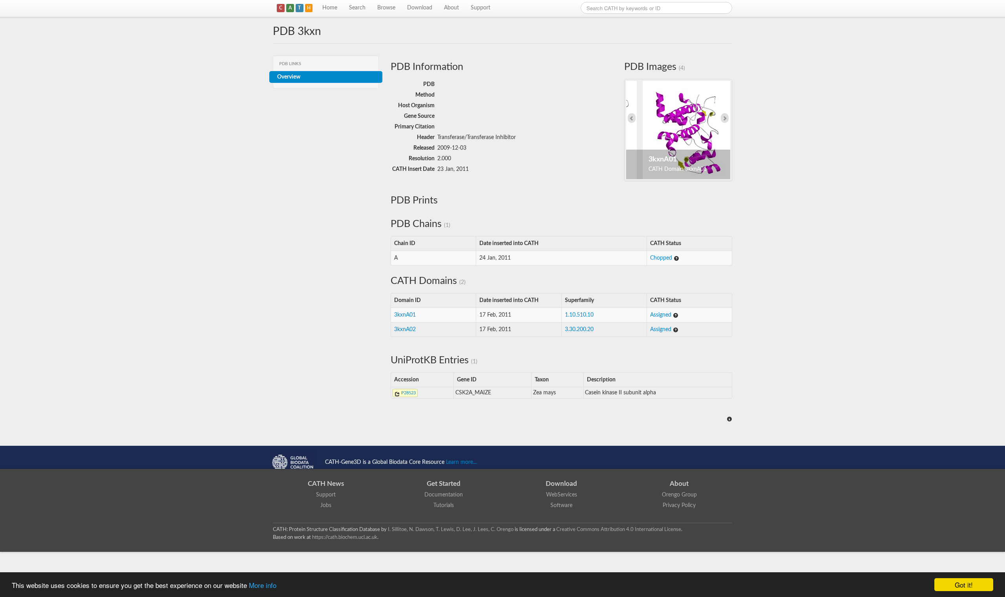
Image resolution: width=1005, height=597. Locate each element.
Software (561, 505)
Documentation (443, 495)
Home (329, 8)
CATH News (326, 483)
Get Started (443, 483)
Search (357, 8)
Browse (386, 8)
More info (262, 585)
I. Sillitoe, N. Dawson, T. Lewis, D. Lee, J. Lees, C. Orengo (450, 529)
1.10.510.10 (579, 315)
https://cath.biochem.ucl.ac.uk (344, 537)
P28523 (408, 393)
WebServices (561, 495)
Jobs (325, 505)
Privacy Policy (679, 505)
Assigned (661, 315)
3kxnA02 (405, 329)
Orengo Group (679, 495)
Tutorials (443, 505)
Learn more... (461, 462)
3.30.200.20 (579, 329)
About (451, 8)
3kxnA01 (405, 315)
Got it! (964, 585)
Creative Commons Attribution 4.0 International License (618, 529)
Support (480, 8)
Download (419, 8)
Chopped (662, 258)
